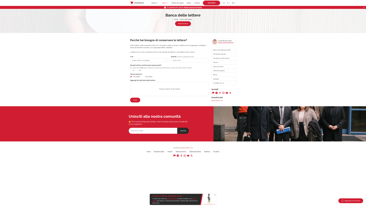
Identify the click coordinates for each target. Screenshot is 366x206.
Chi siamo (216, 151)
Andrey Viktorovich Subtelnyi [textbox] (141, 60)
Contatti (197, 3)
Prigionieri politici (159, 151)
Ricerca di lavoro (218, 66)
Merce (189, 3)
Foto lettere (136, 76)
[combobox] (149, 60)
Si (133, 70)
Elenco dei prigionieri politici (222, 50)
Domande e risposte (219, 54)
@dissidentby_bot (217, 100)
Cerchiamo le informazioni (221, 58)
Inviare (135, 100)
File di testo (148, 76)
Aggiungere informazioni (352, 201)
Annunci (215, 62)
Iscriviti (183, 131)
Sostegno (211, 3)
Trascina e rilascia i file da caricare (169, 89)
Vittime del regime (177, 3)
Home (176, 19)
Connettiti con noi (218, 83)
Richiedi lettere (183, 23)
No (140, 70)
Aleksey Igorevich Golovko (193, 7)
